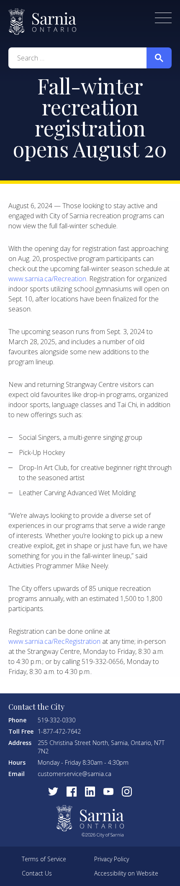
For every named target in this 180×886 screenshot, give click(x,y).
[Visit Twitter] (53, 792)
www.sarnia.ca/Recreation (47, 278)
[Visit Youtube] (108, 792)
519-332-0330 (56, 720)
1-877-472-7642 (59, 731)
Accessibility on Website (126, 873)
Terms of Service (44, 859)
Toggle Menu (163, 18)
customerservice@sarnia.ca (74, 774)
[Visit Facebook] (72, 792)
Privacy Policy (111, 859)
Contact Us (37, 873)
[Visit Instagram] (127, 792)
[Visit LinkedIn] (90, 792)
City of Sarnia (42, 21)
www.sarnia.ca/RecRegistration (54, 641)
